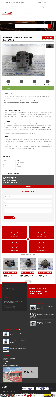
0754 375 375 (42, 2)
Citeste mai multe (8, 307)
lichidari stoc (24, 17)
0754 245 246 (14, 7)
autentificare (31, 393)
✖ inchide (47, 395)
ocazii (17, 17)
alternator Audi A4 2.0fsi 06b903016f (44, 276)
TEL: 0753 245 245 (48, 40)
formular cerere (28, 14)
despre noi (31, 17)
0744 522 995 (5, 361)
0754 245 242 (5, 363)
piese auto (19, 14)
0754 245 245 (7, 182)
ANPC (51, 388)
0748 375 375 (7, 177)
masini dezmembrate (44, 14)
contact (36, 14)
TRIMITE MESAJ (8, 218)
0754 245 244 (7, 180)
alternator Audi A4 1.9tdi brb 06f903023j (15, 32)
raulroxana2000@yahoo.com (42, 7)
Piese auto (4, 32)
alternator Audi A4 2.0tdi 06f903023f (9, 276)
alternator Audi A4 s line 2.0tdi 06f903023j (26, 276)
